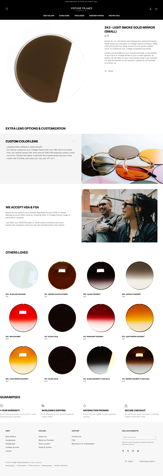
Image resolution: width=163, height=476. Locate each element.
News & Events (45, 447)
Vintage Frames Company (19, 462)
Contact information (61, 465)
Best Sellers (11, 436)
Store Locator (44, 444)
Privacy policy (21, 465)
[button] (7, 8)
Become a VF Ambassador (83, 444)
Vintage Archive (12, 447)
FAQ (73, 440)
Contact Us (76, 436)
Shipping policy (47, 465)
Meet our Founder (46, 440)
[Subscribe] (156, 437)
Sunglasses (10, 440)
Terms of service (33, 465)
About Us (42, 436)
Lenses (9, 451)
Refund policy (10, 466)
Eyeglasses (10, 444)
